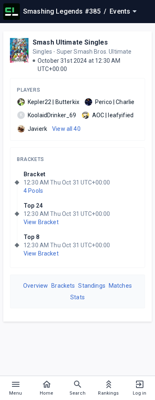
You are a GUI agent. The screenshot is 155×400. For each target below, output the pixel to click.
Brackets (30, 159)
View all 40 (66, 128)
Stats (77, 297)
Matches (120, 285)
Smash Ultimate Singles (70, 42)
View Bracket (41, 222)
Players (28, 90)
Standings (91, 285)
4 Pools (33, 190)
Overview (35, 285)
